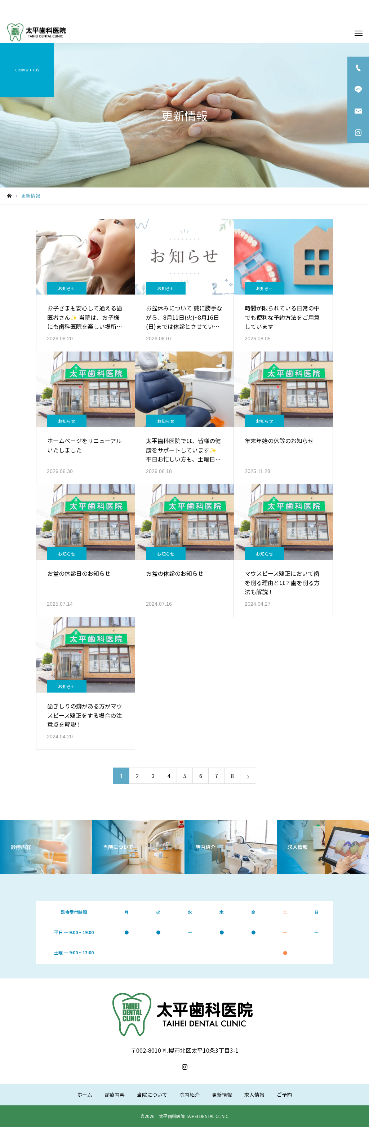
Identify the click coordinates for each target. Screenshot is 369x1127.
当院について (152, 1094)
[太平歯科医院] (37, 32)
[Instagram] (184, 1066)
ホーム (84, 1094)
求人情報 (254, 1094)
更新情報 (222, 1094)
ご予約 (284, 1094)
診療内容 (115, 1094)
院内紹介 (189, 1094)
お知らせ (66, 288)
